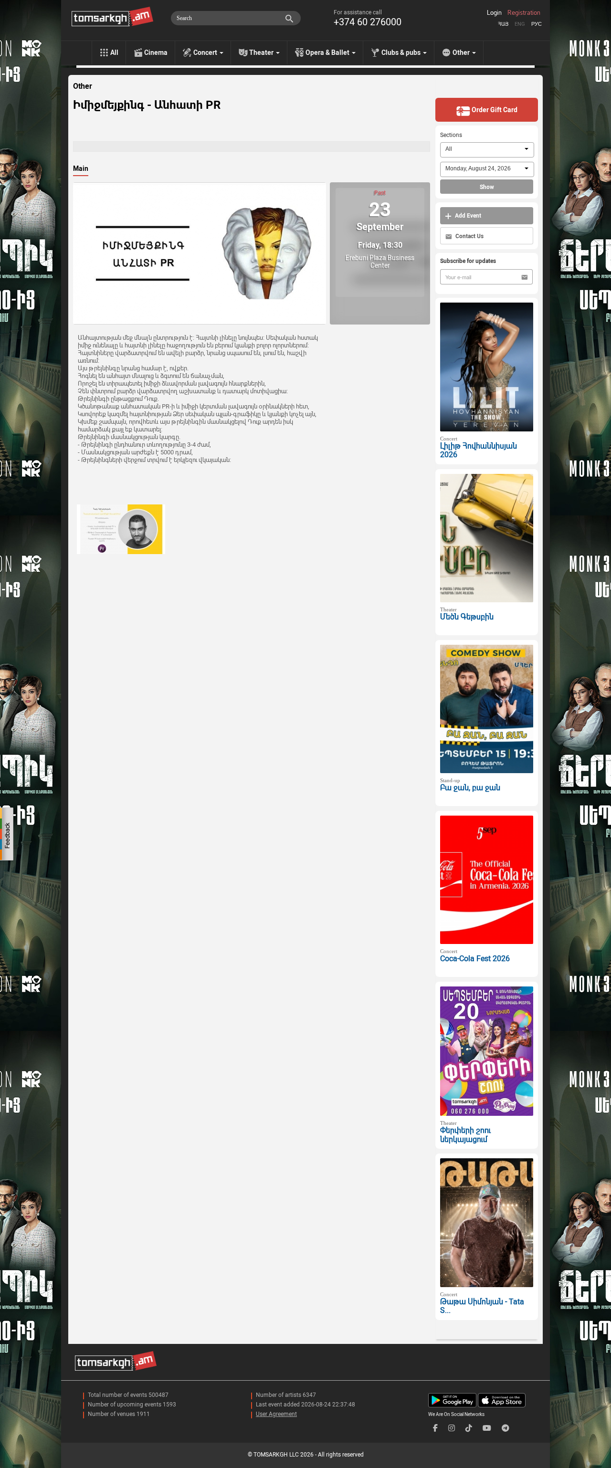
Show (487, 187)
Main (80, 168)
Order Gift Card (493, 110)
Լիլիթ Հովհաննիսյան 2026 (478, 450)
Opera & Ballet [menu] (328, 52)
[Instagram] (451, 1428)
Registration (523, 13)
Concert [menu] (206, 52)
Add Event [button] (467, 215)
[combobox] (487, 149)
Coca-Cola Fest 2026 (475, 958)
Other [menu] (462, 52)
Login (494, 13)
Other (82, 86)
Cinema (156, 52)
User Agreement (276, 1414)
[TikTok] (468, 1428)
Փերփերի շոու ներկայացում (465, 1135)
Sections (451, 135)
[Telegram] (505, 1428)
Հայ (503, 24)
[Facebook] (435, 1428)
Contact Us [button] (469, 236)
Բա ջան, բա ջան (470, 787)
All (114, 52)
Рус (536, 24)
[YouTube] (487, 1428)
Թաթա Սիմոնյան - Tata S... (482, 1306)
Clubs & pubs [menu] (401, 52)
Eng (520, 24)
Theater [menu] (262, 52)
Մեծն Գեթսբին (467, 616)
